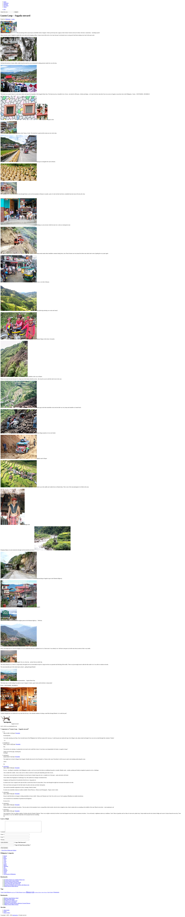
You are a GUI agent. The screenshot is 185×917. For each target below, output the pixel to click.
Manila (5, 865)
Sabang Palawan (44, 892)
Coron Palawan (7, 892)
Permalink (17, 733)
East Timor (5, 5)
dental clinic (13, 892)
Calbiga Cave (14, 900)
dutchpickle (6, 766)
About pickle (6, 910)
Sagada (5, 871)
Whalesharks (56, 892)
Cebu (4, 859)
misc (4, 867)
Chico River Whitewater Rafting (8, 850)
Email (2, 837)
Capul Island (13, 902)
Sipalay (51, 892)
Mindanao (5, 866)
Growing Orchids (17, 882)
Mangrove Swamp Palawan (23, 903)
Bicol (4, 857)
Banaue (5, 856)
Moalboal (24, 892)
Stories (5, 7)
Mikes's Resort (14, 904)
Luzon (13, 19)
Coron (4, 861)
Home (4, 1)
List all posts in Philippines (9, 874)
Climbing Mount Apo (19, 879)
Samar (4, 872)
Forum (5, 911)
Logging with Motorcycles (23, 885)
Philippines (6, 3)
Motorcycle (30, 892)
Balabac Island (14, 898)
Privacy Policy (6, 912)
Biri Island (11, 899)
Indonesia (5, 4)
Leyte (4, 862)
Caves (2, 892)
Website (2, 839)
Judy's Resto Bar (16, 883)
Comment (3, 831)
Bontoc (5, 858)
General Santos (15, 881)
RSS (4, 9)
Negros (5, 869)
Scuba (48, 892)
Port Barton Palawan (37, 892)
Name (2, 834)
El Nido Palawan (18, 892)
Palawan (5, 870)
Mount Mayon (14, 886)
